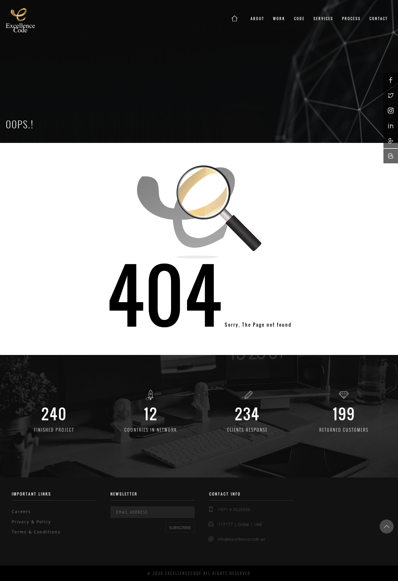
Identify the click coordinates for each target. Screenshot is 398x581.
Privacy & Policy (31, 521)
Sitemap (22, 542)
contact (378, 18)
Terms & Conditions (36, 532)
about (257, 18)
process (351, 18)
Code (299, 18)
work (279, 18)
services (323, 18)
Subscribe (180, 528)
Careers (21, 511)
